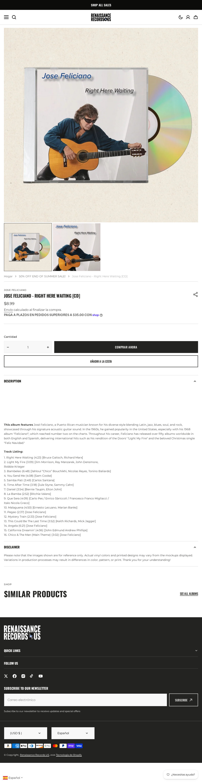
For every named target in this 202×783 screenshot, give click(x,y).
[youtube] (40, 676)
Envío (8, 310)
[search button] (14, 17)
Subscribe (181, 700)
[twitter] (6, 676)
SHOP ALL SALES (101, 5)
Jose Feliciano (15, 290)
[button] (181, 17)
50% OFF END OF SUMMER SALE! (42, 276)
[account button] (188, 17)
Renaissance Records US (34, 754)
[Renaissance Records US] (101, 17)
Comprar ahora (126, 347)
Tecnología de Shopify (69, 754)
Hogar (8, 276)
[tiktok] (32, 676)
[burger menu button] (6, 17)
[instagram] (23, 676)
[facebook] (14, 676)
